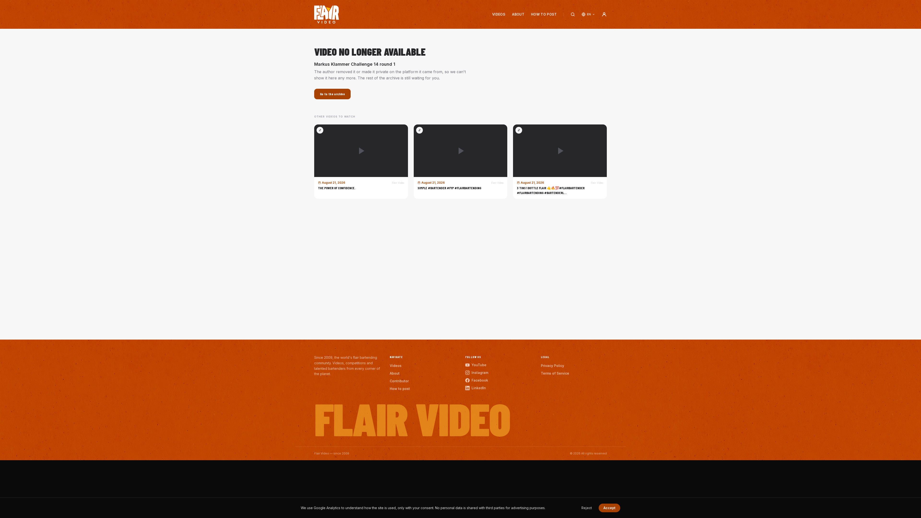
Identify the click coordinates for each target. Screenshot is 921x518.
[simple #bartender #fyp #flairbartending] (461, 161)
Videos (498, 14)
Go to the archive (332, 94)
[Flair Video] (326, 15)
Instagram (480, 373)
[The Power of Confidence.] (361, 161)
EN (589, 14)
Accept (609, 508)
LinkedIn (479, 388)
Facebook (480, 380)
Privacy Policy (552, 366)
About (518, 14)
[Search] (573, 14)
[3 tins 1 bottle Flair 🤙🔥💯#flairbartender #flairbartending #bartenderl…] (560, 161)
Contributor (399, 381)
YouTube (479, 365)
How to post (544, 14)
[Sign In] (604, 14)
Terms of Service (555, 373)
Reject (586, 508)
